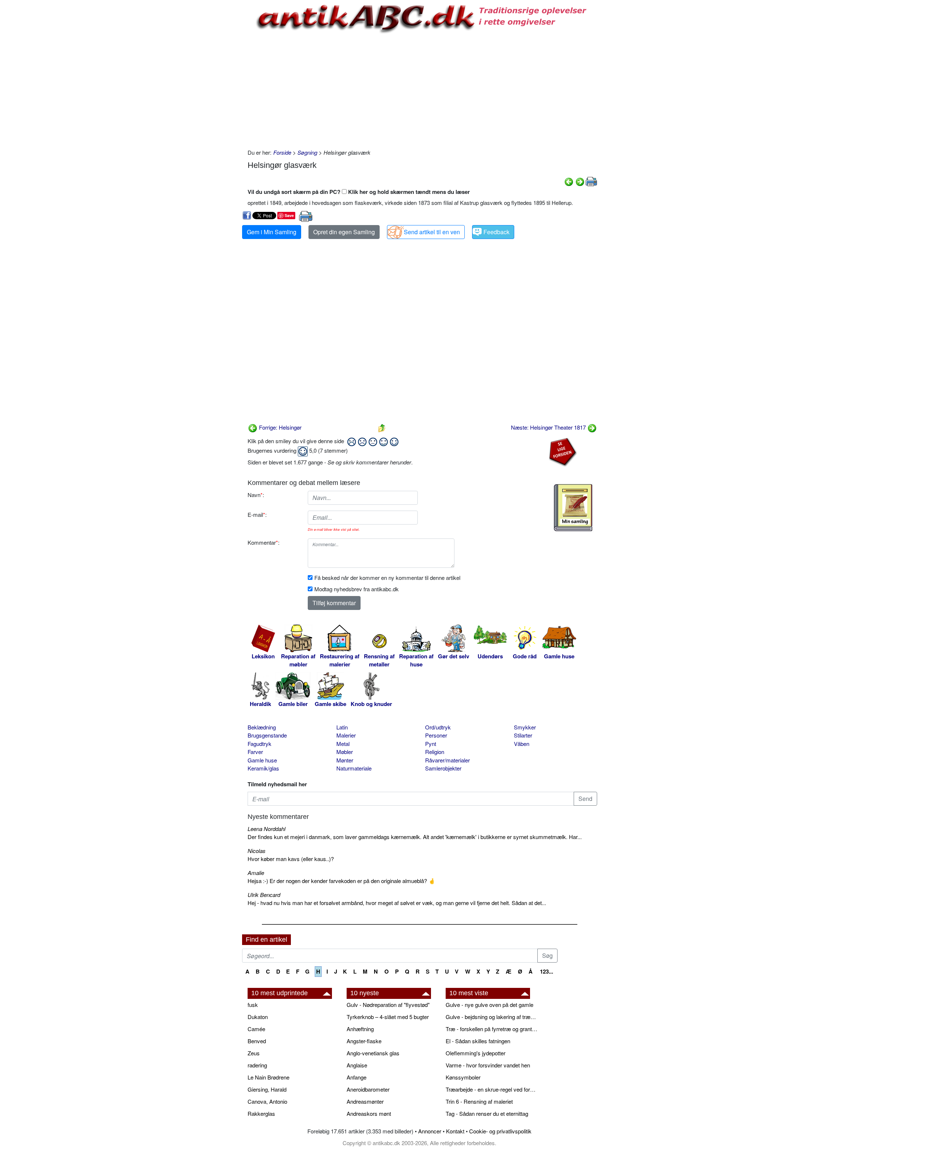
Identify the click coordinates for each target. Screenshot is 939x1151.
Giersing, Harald (267, 1089)
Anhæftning (360, 1029)
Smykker (525, 727)
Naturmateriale (354, 768)
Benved (257, 1041)
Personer (436, 735)
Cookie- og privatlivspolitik (500, 1131)
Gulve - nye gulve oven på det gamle (489, 1004)
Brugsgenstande (267, 735)
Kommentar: (263, 542)
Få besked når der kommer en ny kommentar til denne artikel (387, 577)
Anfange (356, 1077)
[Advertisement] (211, 111)
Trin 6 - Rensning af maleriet (479, 1101)
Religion (434, 751)
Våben (521, 743)
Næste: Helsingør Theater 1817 (549, 427)
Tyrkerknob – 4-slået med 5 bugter (388, 1017)
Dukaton (258, 1017)
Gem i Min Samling (271, 232)
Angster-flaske (364, 1041)
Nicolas (257, 850)
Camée (256, 1029)
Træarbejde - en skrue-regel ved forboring (491, 1089)
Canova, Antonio (267, 1101)
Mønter (344, 760)
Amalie (256, 872)
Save (289, 215)
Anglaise (357, 1065)
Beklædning (262, 727)
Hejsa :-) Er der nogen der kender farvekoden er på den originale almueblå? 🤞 (341, 881)
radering (257, 1065)
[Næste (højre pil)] (579, 181)
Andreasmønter (365, 1101)
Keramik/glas (263, 768)
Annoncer (429, 1131)
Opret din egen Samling (344, 232)
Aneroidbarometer (368, 1089)
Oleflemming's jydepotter (475, 1053)
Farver (255, 751)
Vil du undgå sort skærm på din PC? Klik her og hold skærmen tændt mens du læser (359, 192)
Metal (343, 743)
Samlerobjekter (443, 768)
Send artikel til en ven (432, 232)
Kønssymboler (463, 1077)
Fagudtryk (259, 743)
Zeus (254, 1053)
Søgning (307, 152)
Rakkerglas (261, 1113)
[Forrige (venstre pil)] (568, 181)
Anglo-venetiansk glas (373, 1053)
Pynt (430, 743)
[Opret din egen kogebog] (573, 508)
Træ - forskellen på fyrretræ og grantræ (491, 1029)
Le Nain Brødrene (268, 1077)
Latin (342, 727)
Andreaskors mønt (369, 1113)
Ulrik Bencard (264, 894)
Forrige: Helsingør (279, 427)
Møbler (344, 751)
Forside (282, 152)
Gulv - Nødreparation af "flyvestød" (388, 1004)
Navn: (256, 495)
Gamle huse (262, 760)
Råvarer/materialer (447, 760)
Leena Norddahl (266, 828)
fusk (253, 1004)
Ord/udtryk (438, 727)
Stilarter (523, 735)
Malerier (346, 735)
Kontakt (455, 1131)
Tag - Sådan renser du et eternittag (487, 1113)
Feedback (496, 232)
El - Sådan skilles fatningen (478, 1041)
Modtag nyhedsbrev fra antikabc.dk (356, 589)
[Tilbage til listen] (382, 427)
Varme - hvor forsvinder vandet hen (488, 1065)
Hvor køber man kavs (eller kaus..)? (291, 859)
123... (546, 971)
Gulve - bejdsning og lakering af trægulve (491, 1017)
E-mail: (257, 514)
